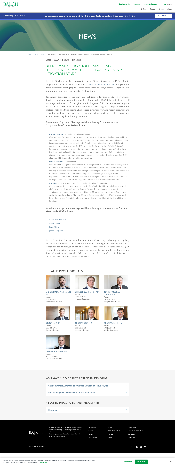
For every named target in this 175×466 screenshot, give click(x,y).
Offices (143, 9)
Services (136, 4)
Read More (163, 16)
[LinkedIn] (137, 446)
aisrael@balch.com (52, 330)
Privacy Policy (132, 427)
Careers (161, 9)
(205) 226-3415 (51, 299)
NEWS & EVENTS (40, 55)
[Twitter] (132, 446)
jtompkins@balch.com (54, 358)
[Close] (171, 462)
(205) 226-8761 (109, 328)
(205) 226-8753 (80, 297)
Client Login (131, 438)
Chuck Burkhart (56, 134)
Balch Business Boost (114, 431)
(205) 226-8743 (51, 356)
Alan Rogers (55, 183)
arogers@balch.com (82, 330)
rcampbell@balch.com (112, 302)
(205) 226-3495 (51, 328)
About (169, 9)
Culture (152, 9)
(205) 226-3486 (80, 328)
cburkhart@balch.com (82, 299)
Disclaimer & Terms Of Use (135, 431)
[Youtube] (145, 446)
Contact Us (131, 434)
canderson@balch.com (54, 302)
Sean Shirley (55, 227)
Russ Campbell (56, 162)
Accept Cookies (141, 461)
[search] (160, 4)
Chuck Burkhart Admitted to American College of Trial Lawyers (78, 385)
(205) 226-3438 (109, 299)
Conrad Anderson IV (58, 220)
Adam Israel (54, 223)
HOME (30, 55)
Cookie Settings (127, 461)
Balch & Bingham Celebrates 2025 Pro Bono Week (71, 392)
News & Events (150, 4)
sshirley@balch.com (111, 330)
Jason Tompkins (56, 231)
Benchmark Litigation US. (102, 84)
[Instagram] (141, 446)
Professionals (124, 4)
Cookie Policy (43, 462)
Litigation (53, 410)
